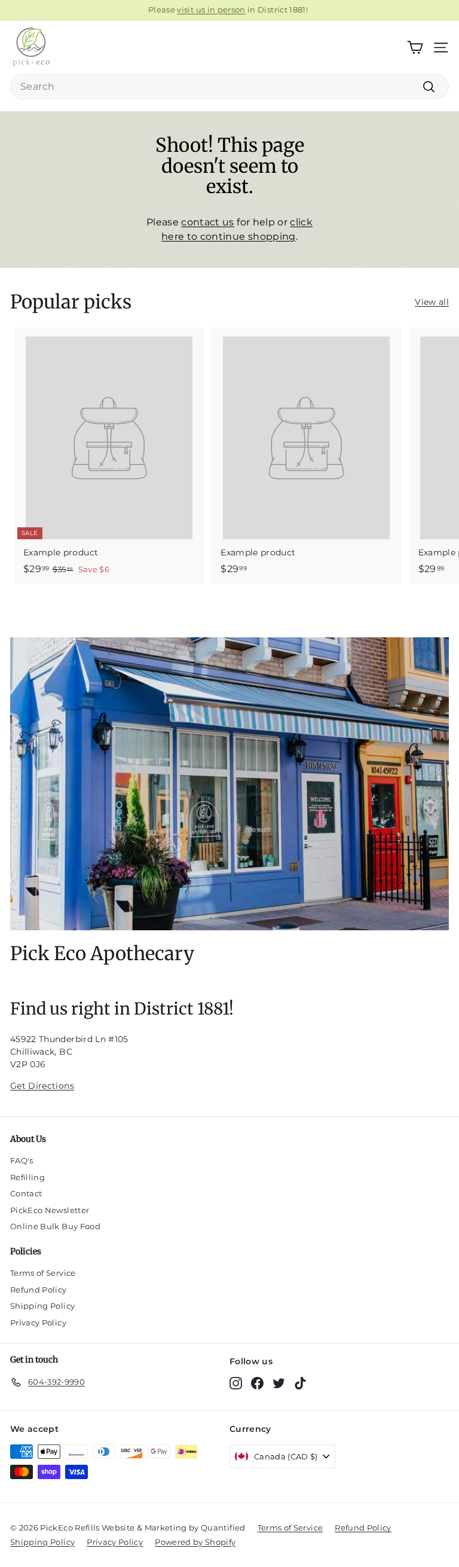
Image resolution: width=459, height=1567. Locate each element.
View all (432, 302)
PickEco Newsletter (49, 1210)
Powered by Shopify (195, 1542)
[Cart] (415, 47)
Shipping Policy (42, 1306)
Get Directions (42, 1085)
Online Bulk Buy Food (55, 1226)
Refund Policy (38, 1289)
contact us (207, 222)
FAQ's (21, 1160)
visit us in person (211, 9)
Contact (26, 1193)
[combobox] (229, 86)
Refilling (27, 1177)
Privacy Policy (38, 1322)
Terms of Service (43, 1273)
